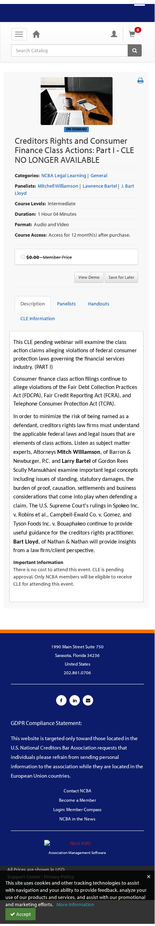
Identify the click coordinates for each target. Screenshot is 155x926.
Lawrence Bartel (100, 186)
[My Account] (114, 34)
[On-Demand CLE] (77, 100)
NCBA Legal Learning (63, 175)
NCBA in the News (77, 819)
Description (32, 303)
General (99, 175)
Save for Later (121, 277)
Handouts (98, 303)
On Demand (76, 129)
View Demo (89, 277)
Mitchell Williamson (58, 186)
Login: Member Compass (77, 809)
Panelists (66, 303)
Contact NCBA (77, 790)
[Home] (36, 34)
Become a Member (77, 800)
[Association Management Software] (77, 838)
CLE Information (37, 318)
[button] (140, 80)
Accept (23, 914)
